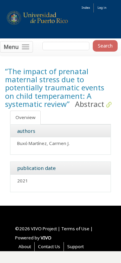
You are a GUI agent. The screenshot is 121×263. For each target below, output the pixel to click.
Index (86, 7)
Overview (25, 117)
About (24, 246)
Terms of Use (75, 229)
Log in (102, 7)
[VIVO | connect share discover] (60, 20)
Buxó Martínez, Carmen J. (43, 143)
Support (75, 246)
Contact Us (49, 246)
